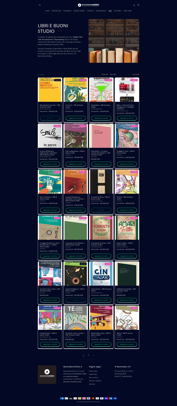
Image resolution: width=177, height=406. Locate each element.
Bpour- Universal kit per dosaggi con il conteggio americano (125, 107)
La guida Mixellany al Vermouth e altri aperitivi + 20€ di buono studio (75, 198)
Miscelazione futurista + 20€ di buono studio (50, 106)
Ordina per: (104, 74)
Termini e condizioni (95, 381)
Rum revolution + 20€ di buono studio (48, 198)
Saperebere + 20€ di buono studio (100, 106)
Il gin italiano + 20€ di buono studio (101, 290)
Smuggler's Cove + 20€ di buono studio (126, 152)
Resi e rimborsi (93, 377)
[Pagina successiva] (93, 355)
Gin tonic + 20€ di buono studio (74, 106)
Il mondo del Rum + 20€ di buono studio (100, 198)
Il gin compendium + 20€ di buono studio (75, 152)
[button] (40, 5)
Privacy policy (93, 371)
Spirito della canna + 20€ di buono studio (101, 334)
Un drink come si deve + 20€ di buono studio (50, 290)
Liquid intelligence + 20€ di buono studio (75, 290)
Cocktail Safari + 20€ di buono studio (48, 334)
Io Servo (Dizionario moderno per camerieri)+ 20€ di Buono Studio (48, 153)
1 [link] (83, 355)
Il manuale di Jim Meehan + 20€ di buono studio (75, 244)
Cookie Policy (93, 374)
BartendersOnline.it (85, 401)
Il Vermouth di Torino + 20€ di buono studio (100, 244)
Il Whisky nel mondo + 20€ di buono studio (126, 290)
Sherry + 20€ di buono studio (124, 334)
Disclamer (92, 384)
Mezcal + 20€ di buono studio (125, 198)
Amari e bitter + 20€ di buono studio (125, 244)
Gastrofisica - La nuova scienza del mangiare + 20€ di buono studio (100, 153)
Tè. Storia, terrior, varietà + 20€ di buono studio (75, 334)
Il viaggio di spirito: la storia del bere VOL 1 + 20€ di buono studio (50, 244)
